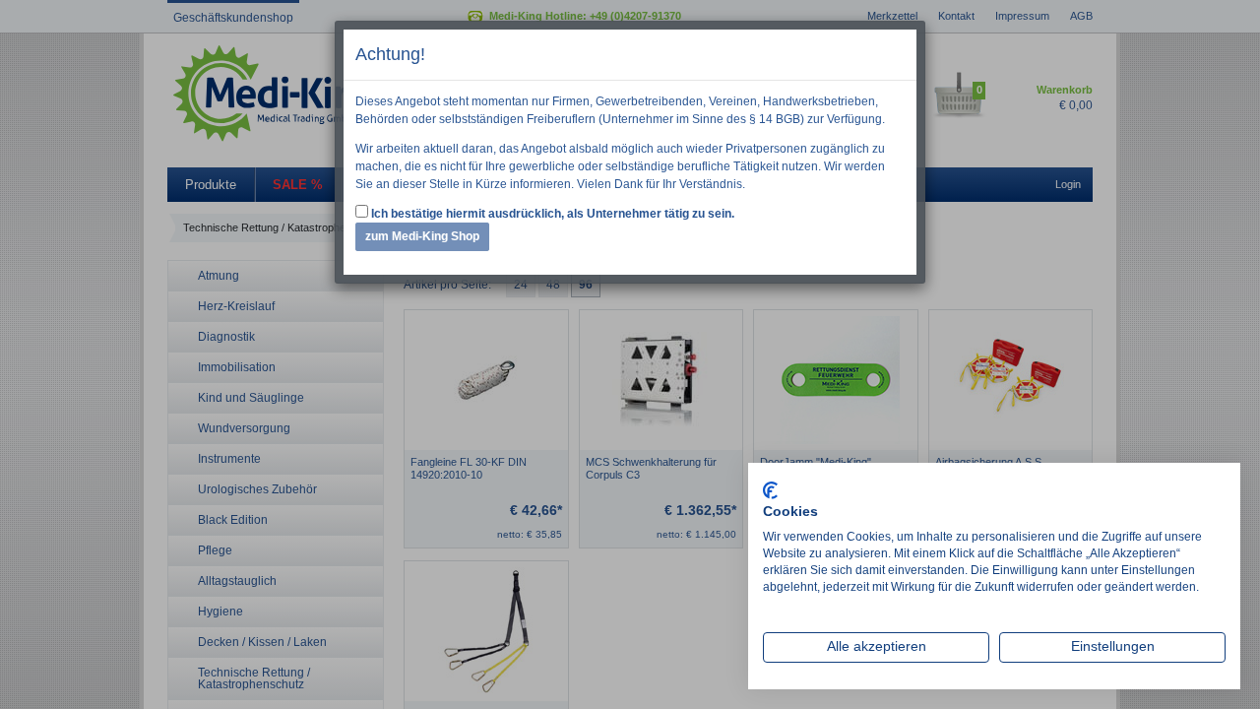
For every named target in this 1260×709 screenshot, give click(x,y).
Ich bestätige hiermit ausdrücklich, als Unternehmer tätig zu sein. (551, 214)
